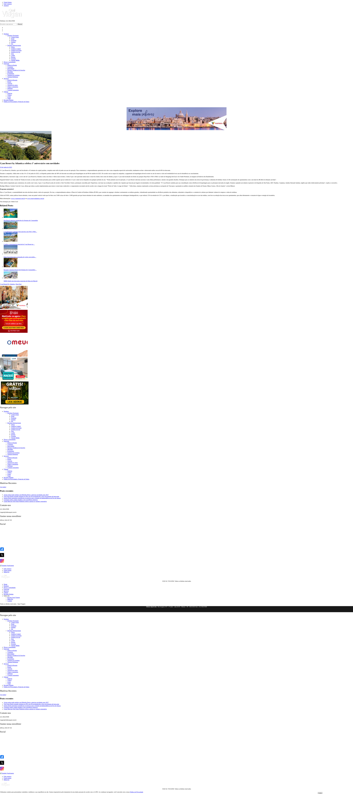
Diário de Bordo (12, 65)
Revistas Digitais (8, 100)
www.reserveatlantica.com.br (35, 198)
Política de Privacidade (136, 792)
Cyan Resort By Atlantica (7, 284)
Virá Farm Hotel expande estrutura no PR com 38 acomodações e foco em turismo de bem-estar (31, 496)
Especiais (6, 63)
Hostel (9, 82)
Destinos (6, 34)
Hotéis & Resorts (12, 80)
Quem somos (7, 570)
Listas (9, 96)
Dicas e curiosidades (10, 62)
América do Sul (15, 52)
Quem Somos (8, 2)
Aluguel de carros (12, 85)
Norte (12, 39)
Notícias (9, 93)
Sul (12, 44)
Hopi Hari (19, 284)
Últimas (6, 92)
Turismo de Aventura (13, 75)
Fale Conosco (8, 4)
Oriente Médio (15, 60)
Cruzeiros (10, 67)
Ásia (12, 53)
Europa (13, 57)
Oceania (13, 58)
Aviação (9, 83)
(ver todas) (3, 487)
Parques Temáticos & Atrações (16, 70)
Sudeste (13, 42)
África (13, 47)
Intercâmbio (10, 68)
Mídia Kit (6, 572)
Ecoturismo (10, 73)
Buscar (20, 24)
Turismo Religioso (12, 77)
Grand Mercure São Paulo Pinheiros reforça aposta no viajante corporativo (25, 501)
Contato (9, 601)
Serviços (6, 78)
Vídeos (9, 95)
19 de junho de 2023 (6, 167)
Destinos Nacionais (13, 35)
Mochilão (10, 72)
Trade (9, 98)
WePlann (10, 88)
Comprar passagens (13, 90)
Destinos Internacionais (14, 45)
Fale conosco (7, 568)
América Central (16, 49)
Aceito (320, 793)
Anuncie (6, 5)
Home (5, 584)
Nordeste (13, 40)
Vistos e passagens (12, 87)
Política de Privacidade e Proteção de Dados (16, 101)
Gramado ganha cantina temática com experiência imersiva (21, 500)
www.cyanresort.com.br (18, 198)
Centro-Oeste (15, 37)
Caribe (13, 55)
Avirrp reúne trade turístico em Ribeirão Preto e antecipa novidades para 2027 (26, 495)
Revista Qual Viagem (13, 597)
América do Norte (16, 50)
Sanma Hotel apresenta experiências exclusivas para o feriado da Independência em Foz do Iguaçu (32, 498)
